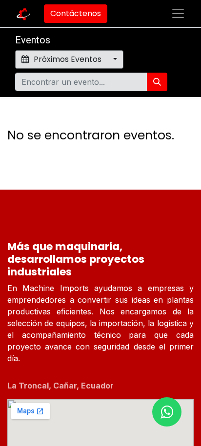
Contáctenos (75, 13)
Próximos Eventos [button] (67, 59)
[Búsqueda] (157, 82)
